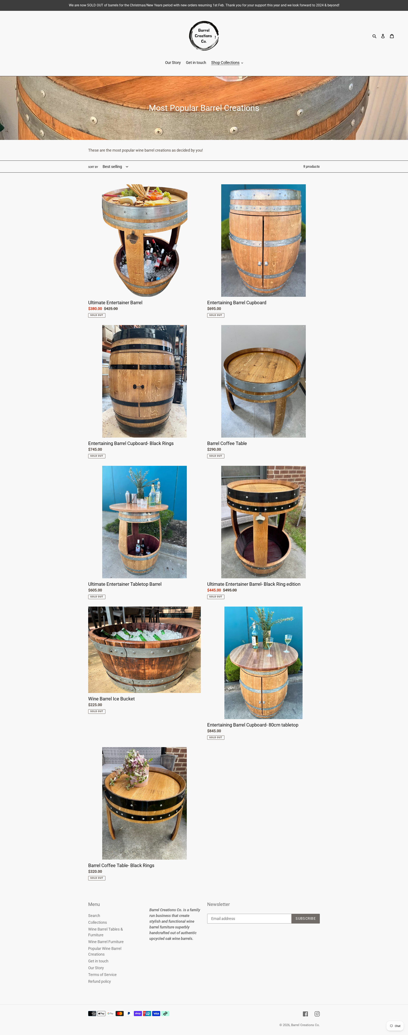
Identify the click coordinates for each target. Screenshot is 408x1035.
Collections (97, 922)
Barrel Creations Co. (305, 1025)
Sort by (93, 167)
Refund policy (99, 981)
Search (94, 915)
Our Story (96, 968)
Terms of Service (102, 974)
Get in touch (98, 961)
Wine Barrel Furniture (106, 941)
